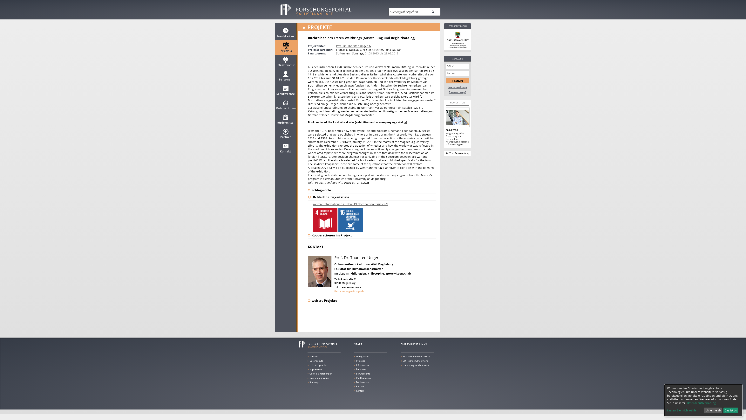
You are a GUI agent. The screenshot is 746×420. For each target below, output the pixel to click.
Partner (285, 137)
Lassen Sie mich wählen (682, 410)
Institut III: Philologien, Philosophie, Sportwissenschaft (372, 273)
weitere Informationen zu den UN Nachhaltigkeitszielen (349, 204)
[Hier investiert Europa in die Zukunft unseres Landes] (457, 39)
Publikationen (286, 108)
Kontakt (285, 151)
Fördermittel (285, 122)
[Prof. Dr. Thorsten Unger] (320, 286)
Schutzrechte (285, 94)
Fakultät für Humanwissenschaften (358, 269)
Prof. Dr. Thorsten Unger (352, 46)
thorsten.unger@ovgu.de (349, 291)
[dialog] (703, 400)
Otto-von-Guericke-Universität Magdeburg (363, 264)
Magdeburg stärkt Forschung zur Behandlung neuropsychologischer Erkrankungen (457, 139)
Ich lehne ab (713, 410)
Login (458, 81)
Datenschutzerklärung (701, 403)
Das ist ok (730, 410)
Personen (285, 79)
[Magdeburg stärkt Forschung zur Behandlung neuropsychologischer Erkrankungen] (457, 117)
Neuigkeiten (285, 36)
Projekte (286, 50)
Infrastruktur (285, 65)
